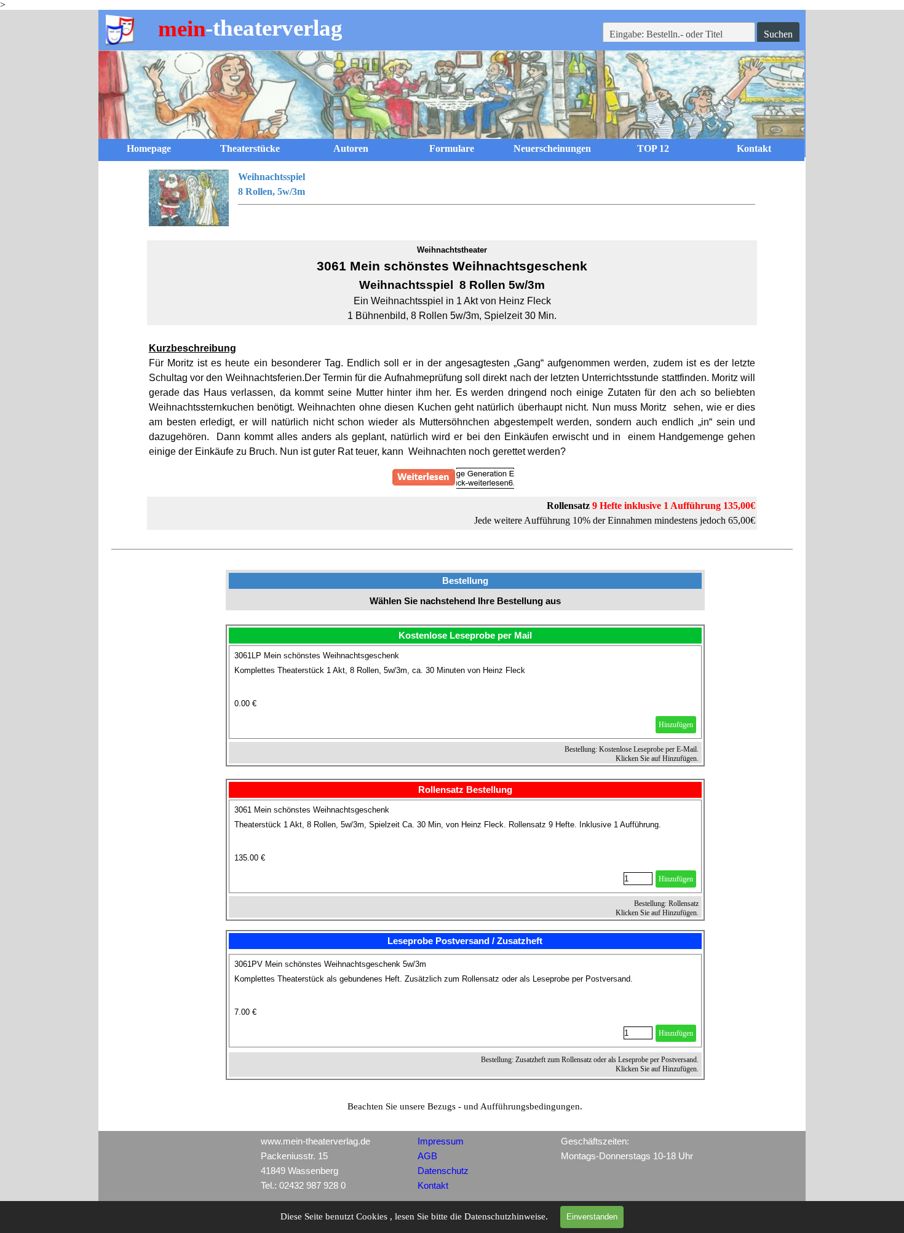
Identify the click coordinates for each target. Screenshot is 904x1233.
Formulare (451, 148)
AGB (427, 1156)
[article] (465, 692)
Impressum (441, 1141)
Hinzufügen (676, 724)
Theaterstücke (250, 148)
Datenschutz (443, 1171)
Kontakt (754, 148)
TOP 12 (653, 148)
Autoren (350, 148)
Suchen (778, 34)
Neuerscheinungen (552, 148)
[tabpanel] (452, 198)
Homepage (149, 148)
